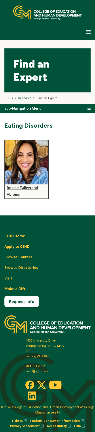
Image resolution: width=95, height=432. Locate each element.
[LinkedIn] (32, 395)
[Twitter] (41, 385)
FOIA (79, 426)
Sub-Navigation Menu (23, 108)
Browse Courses (18, 257)
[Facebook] (29, 385)
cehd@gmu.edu (37, 371)
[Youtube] (55, 386)
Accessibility (59, 426)
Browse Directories (21, 267)
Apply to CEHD (16, 246)
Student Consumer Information (57, 420)
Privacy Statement (27, 426)
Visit (8, 278)
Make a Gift (15, 288)
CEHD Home (14, 235)
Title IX (19, 420)
